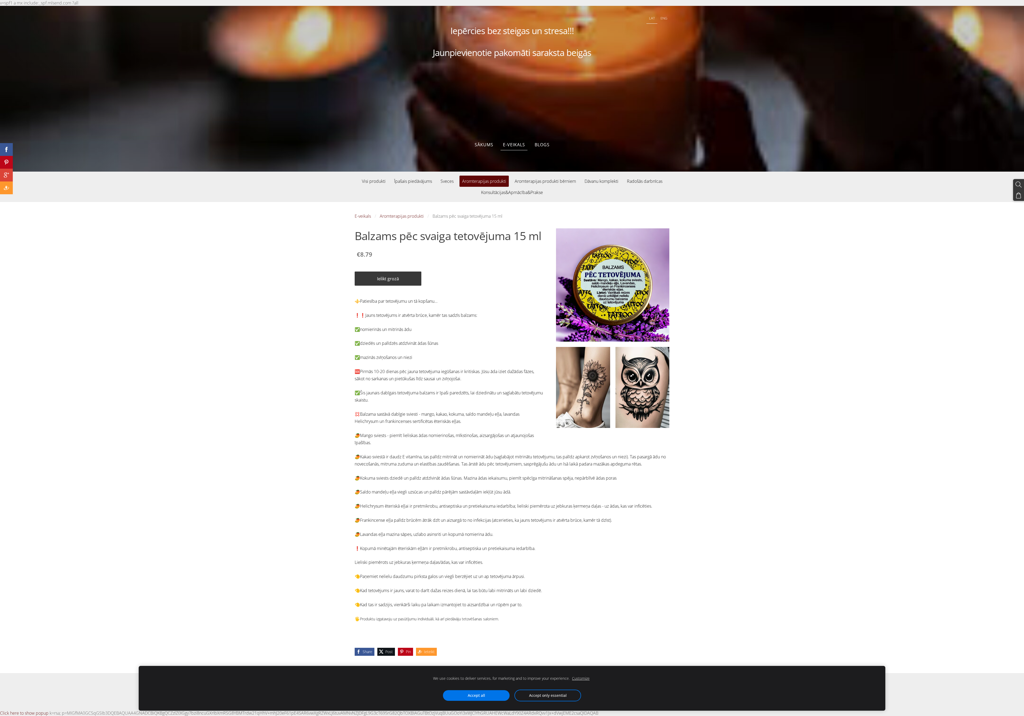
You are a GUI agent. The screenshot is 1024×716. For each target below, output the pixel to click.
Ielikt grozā (388, 279)
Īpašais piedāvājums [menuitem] (413, 181)
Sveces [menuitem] (447, 181)
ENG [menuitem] (664, 18)
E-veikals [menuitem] (514, 145)
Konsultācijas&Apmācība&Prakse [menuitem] (512, 192)
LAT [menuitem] (652, 18)
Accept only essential (548, 695)
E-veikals (363, 216)
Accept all (476, 695)
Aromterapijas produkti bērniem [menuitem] (545, 181)
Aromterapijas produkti (402, 216)
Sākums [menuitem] (484, 145)
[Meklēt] (1018, 184)
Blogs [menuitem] (542, 145)
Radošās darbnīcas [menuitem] (644, 181)
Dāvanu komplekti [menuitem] (601, 181)
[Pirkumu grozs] (1018, 195)
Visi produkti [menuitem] (374, 181)
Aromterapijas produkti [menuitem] (484, 181)
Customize (581, 678)
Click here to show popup (24, 713)
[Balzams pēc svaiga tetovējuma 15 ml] (583, 387)
